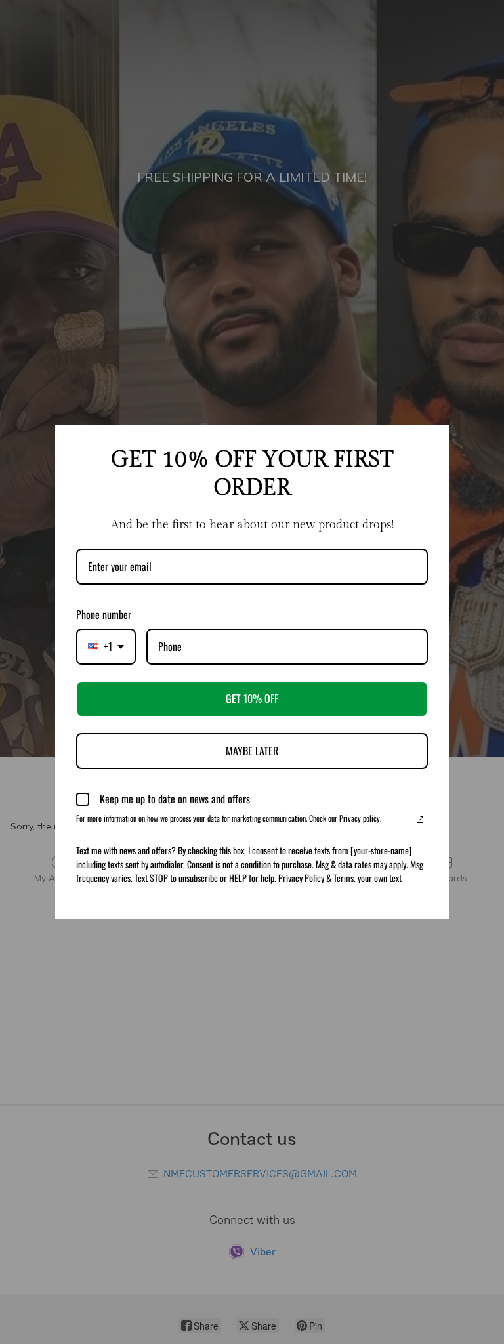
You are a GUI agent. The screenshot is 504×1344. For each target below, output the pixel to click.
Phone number (103, 614)
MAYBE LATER (252, 751)
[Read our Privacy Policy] (420, 820)
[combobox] (106, 647)
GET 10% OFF (252, 698)
